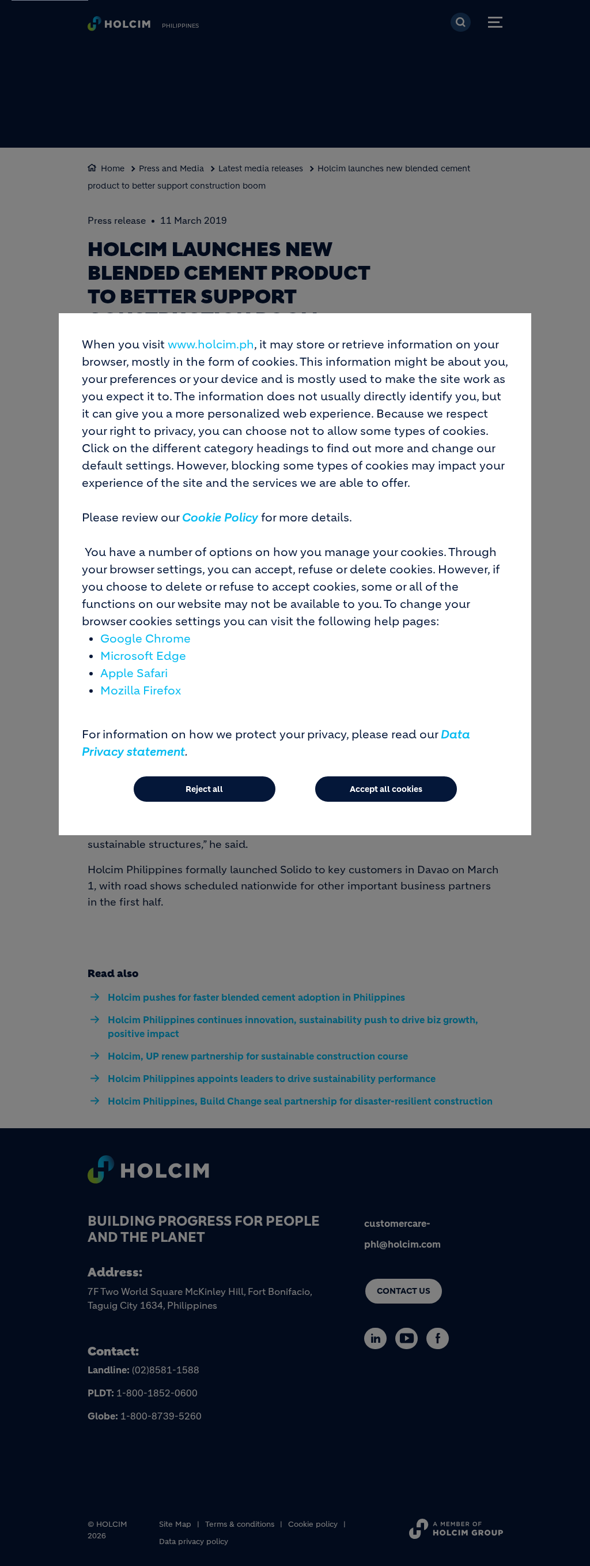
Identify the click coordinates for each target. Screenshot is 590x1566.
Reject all (204, 789)
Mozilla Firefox (140, 691)
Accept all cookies (386, 789)
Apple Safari (134, 673)
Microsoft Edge (143, 656)
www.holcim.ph (211, 344)
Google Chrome (145, 639)
